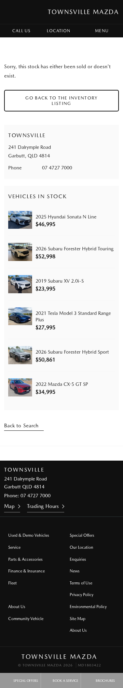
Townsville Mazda (83, 11)
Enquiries (78, 559)
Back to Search (21, 426)
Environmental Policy (88, 606)
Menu (102, 30)
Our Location (81, 547)
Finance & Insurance (26, 571)
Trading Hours (43, 506)
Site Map (77, 618)
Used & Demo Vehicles (28, 535)
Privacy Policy (81, 594)
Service (14, 547)
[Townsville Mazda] (11, 12)
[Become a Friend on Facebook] (71, 453)
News (75, 571)
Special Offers (82, 535)
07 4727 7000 (57, 167)
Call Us (21, 30)
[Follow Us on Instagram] (52, 453)
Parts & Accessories (25, 559)
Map (9, 506)
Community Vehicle (25, 618)
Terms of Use (81, 583)
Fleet (12, 583)
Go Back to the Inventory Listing (61, 100)
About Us (16, 606)
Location (58, 30)
